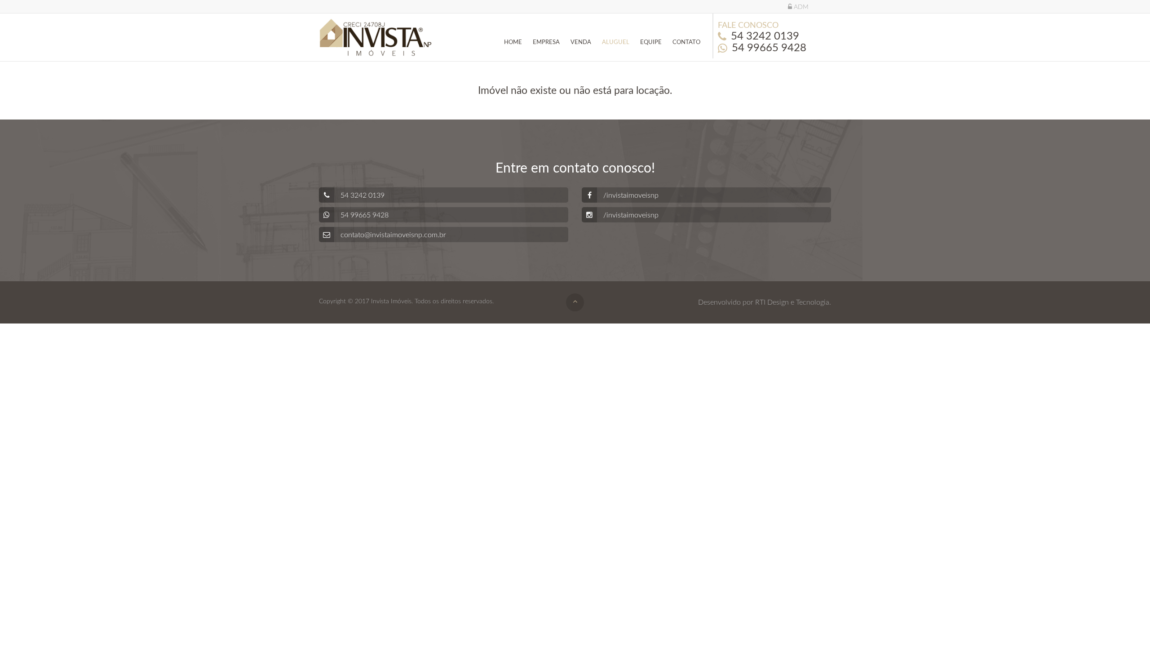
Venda (581, 42)
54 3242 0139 (765, 36)
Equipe (651, 42)
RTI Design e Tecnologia (792, 302)
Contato (686, 42)
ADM (800, 7)
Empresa (546, 42)
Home (513, 42)
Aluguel (615, 42)
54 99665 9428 (769, 48)
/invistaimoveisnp (630, 195)
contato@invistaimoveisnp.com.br (392, 235)
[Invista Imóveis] (375, 37)
